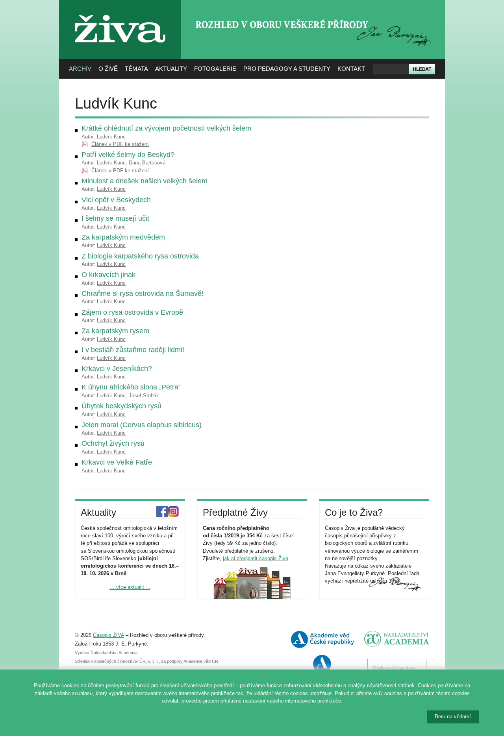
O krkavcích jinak (108, 275)
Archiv (80, 68)
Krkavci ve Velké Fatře (117, 462)
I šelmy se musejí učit (115, 218)
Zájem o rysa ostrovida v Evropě (132, 312)
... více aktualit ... (130, 587)
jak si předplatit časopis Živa (255, 558)
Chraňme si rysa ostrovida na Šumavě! (143, 293)
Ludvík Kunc (111, 137)
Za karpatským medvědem (123, 237)
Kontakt (351, 68)
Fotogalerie (215, 68)
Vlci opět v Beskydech (116, 200)
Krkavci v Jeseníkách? (117, 369)
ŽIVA (120, 12)
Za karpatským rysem (115, 331)
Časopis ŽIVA (108, 635)
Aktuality (171, 68)
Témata (136, 68)
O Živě (108, 68)
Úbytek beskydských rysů (121, 406)
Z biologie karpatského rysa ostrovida (140, 256)
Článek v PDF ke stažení (120, 144)
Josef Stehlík (144, 395)
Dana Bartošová (147, 163)
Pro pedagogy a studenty (286, 68)
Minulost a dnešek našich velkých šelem (145, 181)
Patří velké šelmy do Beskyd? (128, 155)
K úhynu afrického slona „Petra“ (131, 387)
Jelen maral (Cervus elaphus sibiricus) (142, 425)
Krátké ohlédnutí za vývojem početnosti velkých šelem (166, 128)
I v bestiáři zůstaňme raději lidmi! (133, 350)
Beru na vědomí (453, 716)
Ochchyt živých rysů (113, 443)
